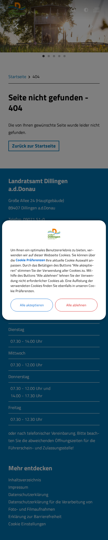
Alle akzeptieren (32, 305)
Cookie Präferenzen (30, 260)
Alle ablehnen (76, 305)
